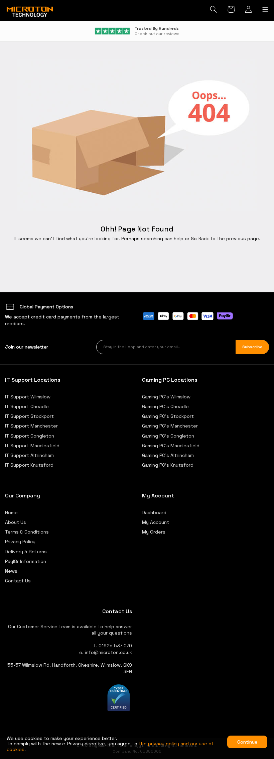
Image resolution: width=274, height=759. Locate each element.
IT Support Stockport (29, 416)
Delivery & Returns (26, 552)
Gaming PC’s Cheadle (165, 406)
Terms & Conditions (27, 532)
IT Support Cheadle (27, 406)
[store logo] (30, 12)
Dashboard (154, 512)
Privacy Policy (20, 542)
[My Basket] (231, 10)
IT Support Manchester (31, 426)
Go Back (200, 238)
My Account (155, 522)
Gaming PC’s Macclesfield (170, 446)
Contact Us (18, 581)
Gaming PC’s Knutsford (167, 465)
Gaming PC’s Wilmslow (166, 397)
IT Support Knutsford (29, 465)
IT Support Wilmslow (27, 397)
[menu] (265, 9)
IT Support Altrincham (29, 455)
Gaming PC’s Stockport (168, 416)
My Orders (153, 532)
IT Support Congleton (29, 436)
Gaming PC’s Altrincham (168, 455)
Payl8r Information (25, 561)
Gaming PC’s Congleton (168, 436)
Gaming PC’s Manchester (170, 426)
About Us (15, 522)
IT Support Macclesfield (32, 446)
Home (11, 512)
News (11, 571)
